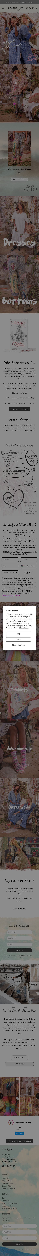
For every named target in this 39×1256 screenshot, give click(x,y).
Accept (18, 634)
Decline (18, 639)
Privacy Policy (23, 628)
